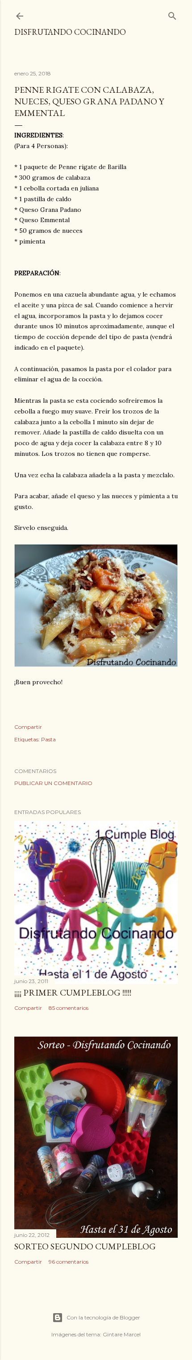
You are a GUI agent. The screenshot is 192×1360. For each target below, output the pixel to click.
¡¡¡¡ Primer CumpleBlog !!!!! (72, 992)
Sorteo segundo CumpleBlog (85, 1246)
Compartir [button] (28, 726)
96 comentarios (68, 1261)
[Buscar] (172, 14)
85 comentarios (68, 1007)
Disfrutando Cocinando (70, 32)
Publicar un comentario (53, 783)
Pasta (48, 739)
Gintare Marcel (122, 1334)
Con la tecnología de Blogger (103, 1317)
